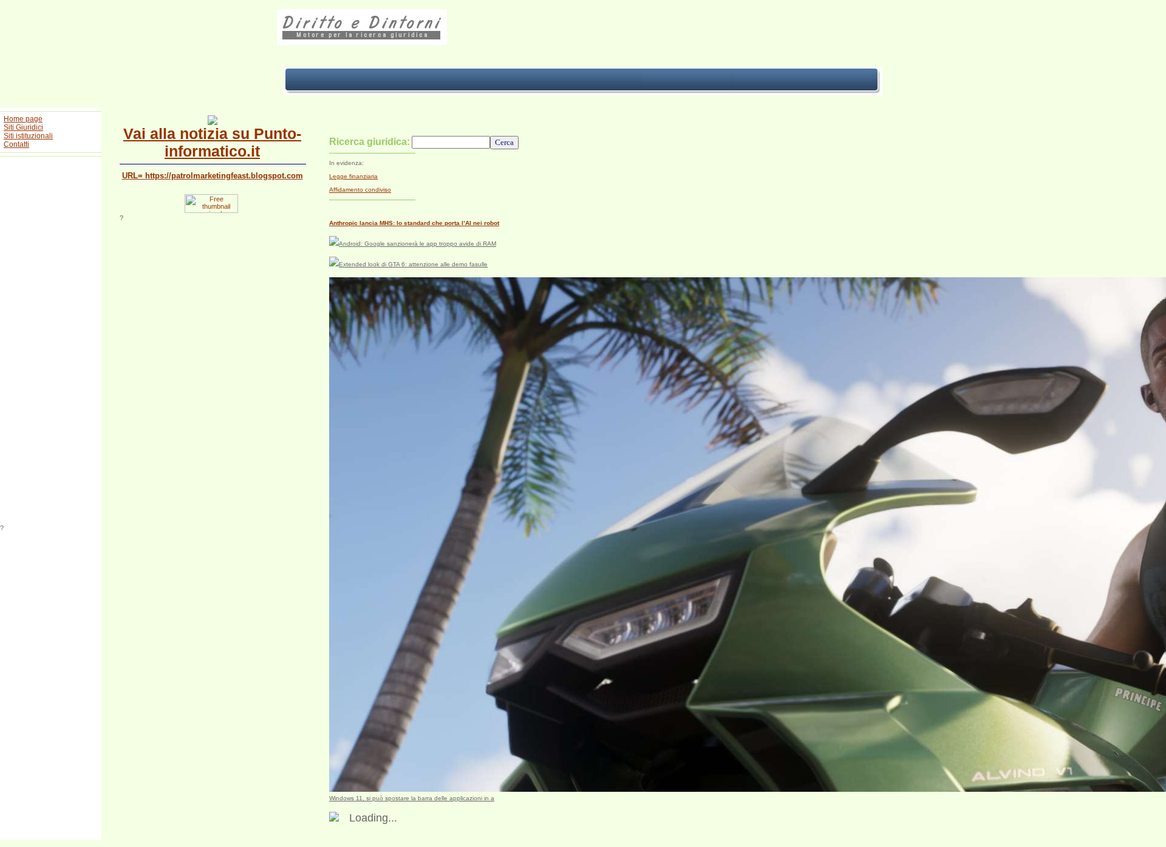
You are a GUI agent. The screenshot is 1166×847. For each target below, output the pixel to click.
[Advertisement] (51, 342)
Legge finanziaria (353, 176)
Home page (23, 119)
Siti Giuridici (23, 127)
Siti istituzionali (28, 136)
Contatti (16, 144)
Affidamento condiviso (360, 189)
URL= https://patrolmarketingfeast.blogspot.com (212, 175)
